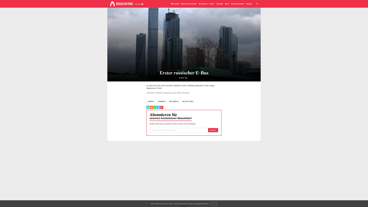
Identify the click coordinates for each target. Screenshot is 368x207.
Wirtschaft (175, 4)
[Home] (112, 3)
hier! (198, 204)
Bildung (249, 4)
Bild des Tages (187, 101)
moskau (151, 101)
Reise (227, 4)
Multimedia (174, 101)
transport (161, 101)
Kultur (211, 4)
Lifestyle (219, 4)
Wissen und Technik (189, 4)
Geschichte (203, 4)
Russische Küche (237, 4)
